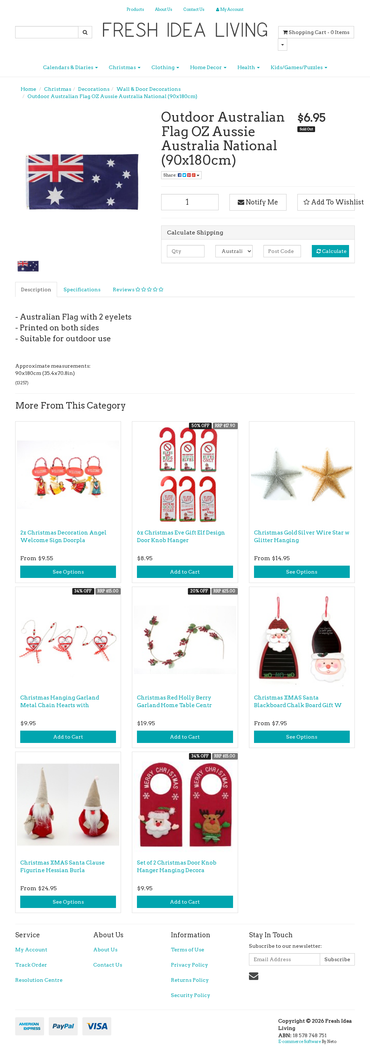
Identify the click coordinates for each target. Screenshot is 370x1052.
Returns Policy (190, 980)
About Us (163, 9)
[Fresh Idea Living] (185, 27)
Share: (170, 175)
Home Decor (206, 67)
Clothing (163, 67)
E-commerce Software (299, 1041)
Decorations (93, 89)
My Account (31, 949)
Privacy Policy (189, 965)
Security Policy (190, 995)
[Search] (85, 32)
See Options (68, 572)
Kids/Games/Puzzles (297, 67)
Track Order (31, 965)
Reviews (124, 289)
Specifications (82, 289)
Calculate (334, 251)
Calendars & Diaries (68, 67)
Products (135, 9)
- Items (319, 32)
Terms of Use (187, 949)
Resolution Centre (39, 980)
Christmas (123, 67)
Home (28, 89)
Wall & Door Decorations (148, 89)
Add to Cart (185, 572)
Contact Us (194, 9)
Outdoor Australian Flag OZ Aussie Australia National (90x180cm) (112, 96)
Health (246, 67)
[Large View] (28, 265)
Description (36, 289)
